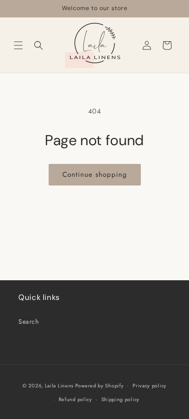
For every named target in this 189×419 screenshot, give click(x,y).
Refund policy (75, 399)
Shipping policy (120, 399)
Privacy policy (150, 385)
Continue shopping (94, 174)
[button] (18, 45)
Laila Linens (59, 385)
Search (28, 321)
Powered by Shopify (99, 385)
